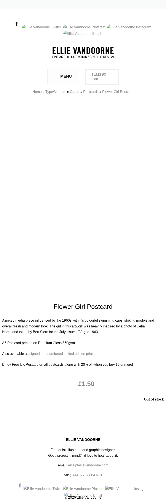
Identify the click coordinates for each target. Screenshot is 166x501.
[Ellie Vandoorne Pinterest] (85, 27)
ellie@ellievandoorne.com (88, 465)
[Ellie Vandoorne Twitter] (42, 27)
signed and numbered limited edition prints (61, 354)
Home (37, 92)
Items (96, 74)
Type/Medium (55, 92)
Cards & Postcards (84, 92)
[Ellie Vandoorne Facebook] (17, 27)
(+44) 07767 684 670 (86, 475)
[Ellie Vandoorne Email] (83, 33)
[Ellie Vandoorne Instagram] (130, 27)
